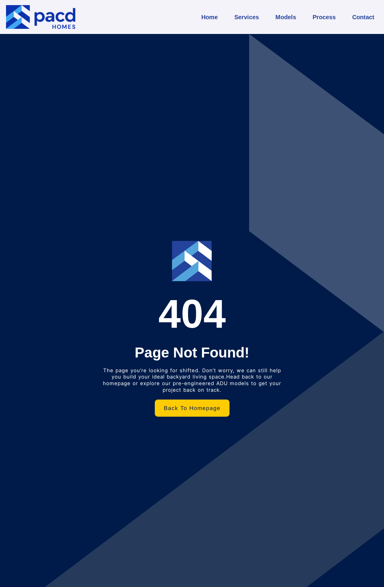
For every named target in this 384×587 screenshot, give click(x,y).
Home (209, 17)
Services (246, 17)
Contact (363, 17)
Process (324, 17)
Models (285, 17)
